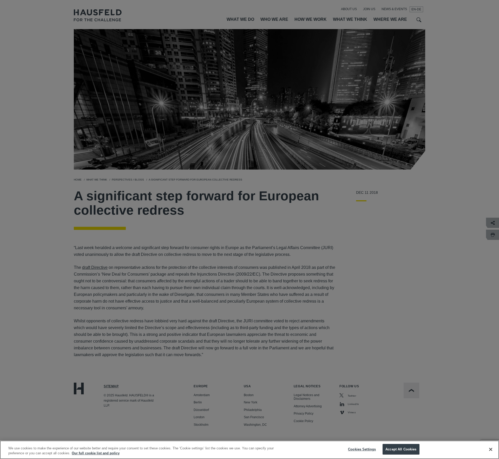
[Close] (490, 449)
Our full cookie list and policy (96, 453)
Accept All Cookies (400, 449)
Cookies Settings (362, 449)
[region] (249, 450)
